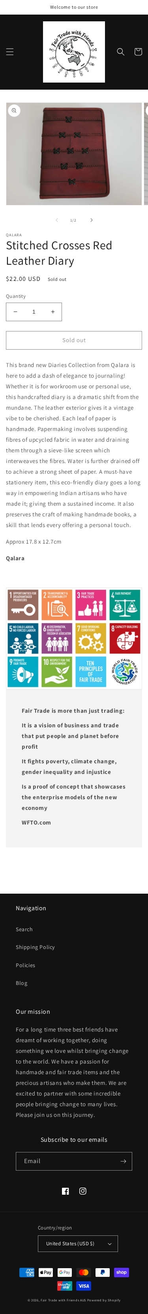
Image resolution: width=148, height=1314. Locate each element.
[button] (10, 51)
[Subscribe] (123, 1161)
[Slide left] (57, 220)
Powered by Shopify (104, 1300)
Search (24, 929)
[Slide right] (91, 220)
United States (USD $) (70, 1243)
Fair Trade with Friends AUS (63, 1300)
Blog (21, 982)
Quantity (16, 296)
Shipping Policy (35, 947)
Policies (26, 965)
